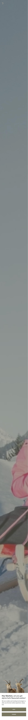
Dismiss (14, 714)
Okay (14, 709)
